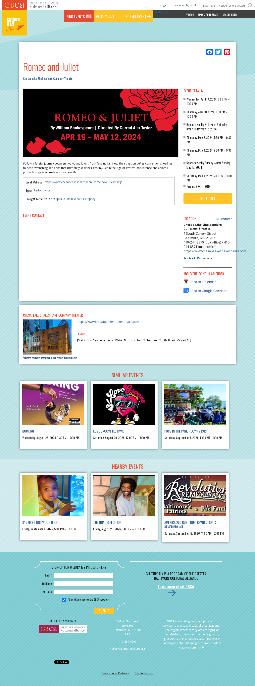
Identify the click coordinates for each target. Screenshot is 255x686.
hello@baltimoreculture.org (127, 649)
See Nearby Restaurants (197, 258)
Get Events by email (185, 5)
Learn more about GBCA (176, 586)
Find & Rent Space (208, 14)
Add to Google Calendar (209, 291)
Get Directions (223, 219)
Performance (42, 190)
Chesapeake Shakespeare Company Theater (48, 78)
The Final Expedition (107, 522)
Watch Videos (105, 16)
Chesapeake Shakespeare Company (72, 199)
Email (48, 575)
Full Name (47, 583)
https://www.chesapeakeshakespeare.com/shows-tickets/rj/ (83, 182)
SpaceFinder (230, 14)
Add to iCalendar (203, 282)
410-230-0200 (127, 641)
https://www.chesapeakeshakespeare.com (207, 251)
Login (163, 5)
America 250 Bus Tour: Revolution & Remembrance (190, 524)
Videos (190, 14)
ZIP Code (47, 592)
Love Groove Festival (108, 431)
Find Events (76, 16)
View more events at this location (50, 358)
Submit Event (136, 16)
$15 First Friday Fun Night (40, 522)
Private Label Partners (115, 673)
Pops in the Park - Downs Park (185, 431)
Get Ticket (207, 198)
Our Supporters (143, 673)
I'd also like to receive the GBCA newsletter (89, 599)
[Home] (14, 29)
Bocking (28, 431)
